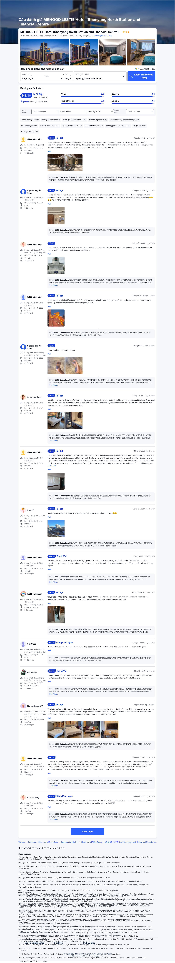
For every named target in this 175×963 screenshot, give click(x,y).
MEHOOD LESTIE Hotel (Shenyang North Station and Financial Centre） (132, 842)
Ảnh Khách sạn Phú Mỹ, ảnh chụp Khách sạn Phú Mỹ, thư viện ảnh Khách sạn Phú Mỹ (103, 932)
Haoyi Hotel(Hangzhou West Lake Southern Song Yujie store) (42, 958)
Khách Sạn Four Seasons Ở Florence (63, 936)
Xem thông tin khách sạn (102, 36)
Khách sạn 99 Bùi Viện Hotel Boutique (33, 961)
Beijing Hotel (49, 954)
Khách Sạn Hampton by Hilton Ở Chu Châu (121, 936)
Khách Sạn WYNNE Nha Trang (30, 954)
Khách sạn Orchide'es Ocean (112, 958)
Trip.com (21, 842)
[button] (156, 4)
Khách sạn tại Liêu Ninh (70, 842)
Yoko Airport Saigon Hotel (90, 958)
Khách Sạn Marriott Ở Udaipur (91, 936)
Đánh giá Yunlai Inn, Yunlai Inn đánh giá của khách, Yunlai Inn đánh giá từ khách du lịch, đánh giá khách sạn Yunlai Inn (64, 878)
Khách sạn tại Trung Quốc (48, 842)
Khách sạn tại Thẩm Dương (91, 842)
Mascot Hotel (73, 958)
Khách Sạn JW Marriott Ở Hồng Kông (32, 940)
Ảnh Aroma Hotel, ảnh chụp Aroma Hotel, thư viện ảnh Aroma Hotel (44, 923)
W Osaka (59, 954)
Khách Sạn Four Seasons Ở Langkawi (32, 936)
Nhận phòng (27, 74)
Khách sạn (32, 842)
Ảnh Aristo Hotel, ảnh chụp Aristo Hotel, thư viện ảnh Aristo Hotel (43, 932)
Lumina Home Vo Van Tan (135, 958)
